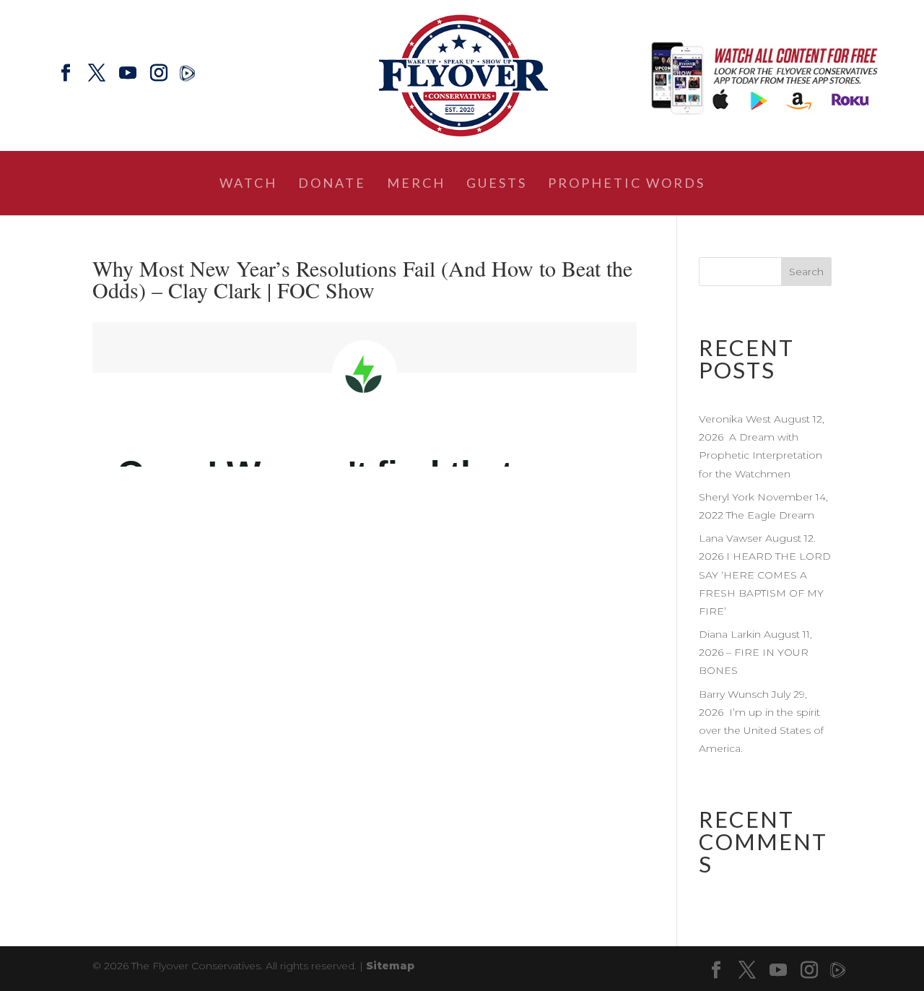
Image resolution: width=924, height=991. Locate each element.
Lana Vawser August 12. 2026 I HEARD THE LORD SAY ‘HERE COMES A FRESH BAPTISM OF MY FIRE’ (765, 575)
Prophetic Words (626, 184)
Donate (332, 184)
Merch (416, 184)
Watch (248, 184)
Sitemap (390, 965)
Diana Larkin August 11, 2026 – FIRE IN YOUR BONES (755, 652)
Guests (496, 184)
